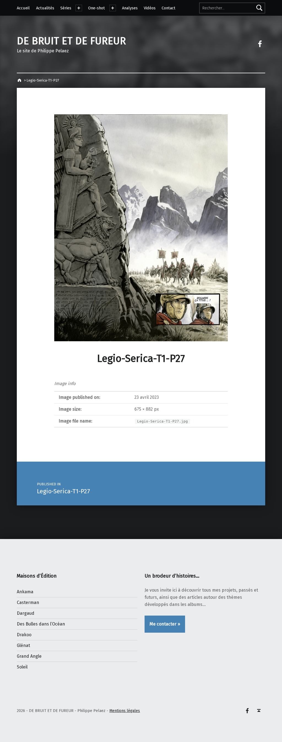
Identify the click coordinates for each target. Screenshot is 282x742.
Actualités (45, 8)
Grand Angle (29, 656)
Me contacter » (165, 624)
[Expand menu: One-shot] (112, 8)
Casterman (28, 602)
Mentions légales (124, 710)
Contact (168, 8)
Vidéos (150, 8)
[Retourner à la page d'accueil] (20, 80)
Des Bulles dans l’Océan (41, 624)
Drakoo (24, 634)
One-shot (96, 8)
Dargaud (25, 613)
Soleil (22, 667)
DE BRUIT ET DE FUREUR (71, 41)
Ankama (25, 591)
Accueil (23, 8)
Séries (65, 8)
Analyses (130, 8)
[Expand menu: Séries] (78, 8)
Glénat (23, 645)
